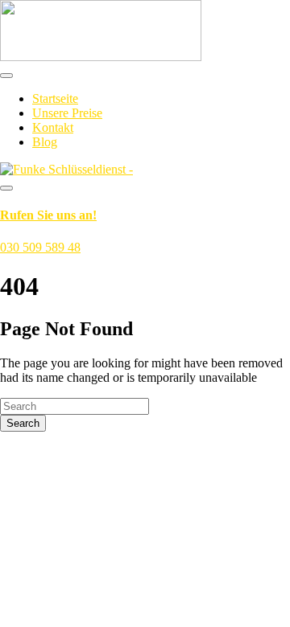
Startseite (55, 98)
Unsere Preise (67, 113)
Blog (44, 142)
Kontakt (52, 127)
